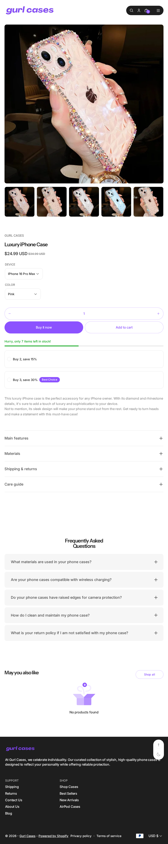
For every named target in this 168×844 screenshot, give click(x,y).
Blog (8, 813)
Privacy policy (81, 836)
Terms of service (108, 836)
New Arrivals (69, 800)
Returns (11, 793)
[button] (24, 273)
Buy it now (44, 327)
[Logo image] (30, 10)
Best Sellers (68, 793)
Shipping (12, 787)
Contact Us (13, 800)
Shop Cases (69, 787)
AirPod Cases (70, 806)
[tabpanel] (21, 203)
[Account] (139, 10)
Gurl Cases (27, 836)
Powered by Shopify (53, 836)
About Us (12, 806)
